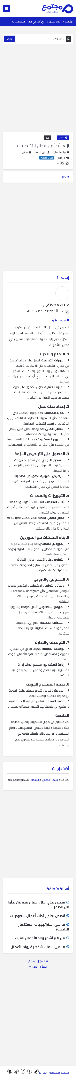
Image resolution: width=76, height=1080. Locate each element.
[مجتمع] (57, 8)
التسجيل (34, 779)
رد (53, 320)
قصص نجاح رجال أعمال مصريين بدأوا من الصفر (38, 904)
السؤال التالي (39, 966)
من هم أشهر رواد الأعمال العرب (40, 938)
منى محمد (40, 152)
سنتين (24, 152)
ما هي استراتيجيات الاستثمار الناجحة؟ (43, 926)
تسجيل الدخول (50, 779)
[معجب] (67, 163)
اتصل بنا (43, 1072)
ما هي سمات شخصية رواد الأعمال (38, 947)
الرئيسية (69, 21)
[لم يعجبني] (62, 163)
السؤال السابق (37, 961)
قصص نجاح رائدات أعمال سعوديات (37, 915)
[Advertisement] (38, 87)
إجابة (61, 158)
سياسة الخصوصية (59, 1072)
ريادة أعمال (55, 21)
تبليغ (47, 137)
